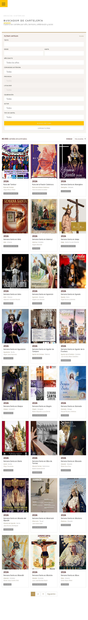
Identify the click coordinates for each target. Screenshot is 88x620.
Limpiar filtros (44, 128)
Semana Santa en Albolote (42, 575)
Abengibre (64, 187)
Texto (6, 40)
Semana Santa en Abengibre (72, 184)
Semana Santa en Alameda (71, 406)
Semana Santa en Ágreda (70, 294)
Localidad (8, 85)
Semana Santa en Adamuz (42, 239)
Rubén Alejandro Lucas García (41, 411)
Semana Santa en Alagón (42, 406)
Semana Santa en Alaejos (13, 406)
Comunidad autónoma (12, 67)
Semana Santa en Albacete (71, 461)
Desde (6, 49)
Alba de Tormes (37, 466)
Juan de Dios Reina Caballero (69, 356)
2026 (6, 181)
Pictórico (36, 248)
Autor (6, 104)
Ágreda (63, 297)
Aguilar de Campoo (38, 354)
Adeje (62, 242)
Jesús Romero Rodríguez (10, 525)
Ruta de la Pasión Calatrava (43, 184)
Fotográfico (66, 191)
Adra (4, 297)
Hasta (47, 49)
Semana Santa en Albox (70, 575)
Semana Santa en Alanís (12, 461)
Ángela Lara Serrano (38, 299)
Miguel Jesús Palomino (10, 354)
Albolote (34, 578)
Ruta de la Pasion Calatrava (40, 187)
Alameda (63, 409)
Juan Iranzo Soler (37, 523)
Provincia (7, 76)
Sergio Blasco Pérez (9, 189)
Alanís (5, 464)
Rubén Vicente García (38, 468)
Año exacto (8, 58)
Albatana (63, 521)
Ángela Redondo (37, 244)
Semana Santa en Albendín (13, 575)
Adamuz (34, 242)
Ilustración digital (10, 193)
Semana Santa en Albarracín (43, 518)
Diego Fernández (8, 466)
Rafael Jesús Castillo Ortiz (11, 580)
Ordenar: (69, 139)
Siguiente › (51, 594)
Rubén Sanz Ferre (66, 466)
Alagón (34, 409)
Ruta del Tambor (9, 184)
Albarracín (35, 521)
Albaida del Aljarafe (9, 523)
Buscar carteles (44, 123)
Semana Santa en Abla (12, 239)
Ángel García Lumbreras (68, 299)
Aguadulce (6, 352)
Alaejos (5, 409)
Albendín (6, 578)
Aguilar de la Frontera (67, 354)
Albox (62, 578)
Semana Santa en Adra (12, 294)
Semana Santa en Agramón (42, 294)
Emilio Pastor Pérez (66, 580)
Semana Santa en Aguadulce (14, 349)
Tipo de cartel (9, 113)
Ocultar (81, 36)
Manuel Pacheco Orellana (68, 411)
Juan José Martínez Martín (39, 580)
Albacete (63, 464)
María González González (39, 189)
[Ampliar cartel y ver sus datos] (15, 161)
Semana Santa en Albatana (71, 518)
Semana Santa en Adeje (70, 239)
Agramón (35, 297)
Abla (4, 242)
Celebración (9, 95)
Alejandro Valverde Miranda (11, 299)
